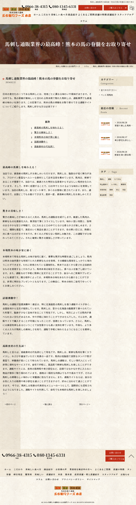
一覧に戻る (47, 404)
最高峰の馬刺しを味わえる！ (49, 127)
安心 (117, 189)
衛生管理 (103, 195)
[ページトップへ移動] (131, 456)
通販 (109, 179)
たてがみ (117, 179)
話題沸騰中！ (41, 141)
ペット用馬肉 (107, 94)
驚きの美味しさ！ (43, 132)
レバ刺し (114, 184)
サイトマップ (93, 479)
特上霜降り (104, 184)
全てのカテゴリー (109, 90)
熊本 (111, 195)
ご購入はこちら (115, 7)
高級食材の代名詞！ (44, 146)
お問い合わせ (90, 7)
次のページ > (84, 404)
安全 (124, 189)
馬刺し (102, 179)
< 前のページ (10, 404)
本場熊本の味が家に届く (46, 137)
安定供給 (103, 189)
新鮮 (111, 189)
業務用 (123, 184)
